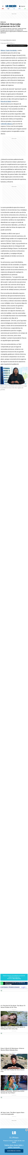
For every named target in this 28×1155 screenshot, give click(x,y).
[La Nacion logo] (10, 6)
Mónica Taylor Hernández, (9, 50)
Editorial (3, 22)
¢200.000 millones (7, 124)
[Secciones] (3, 6)
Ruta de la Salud (6, 101)
